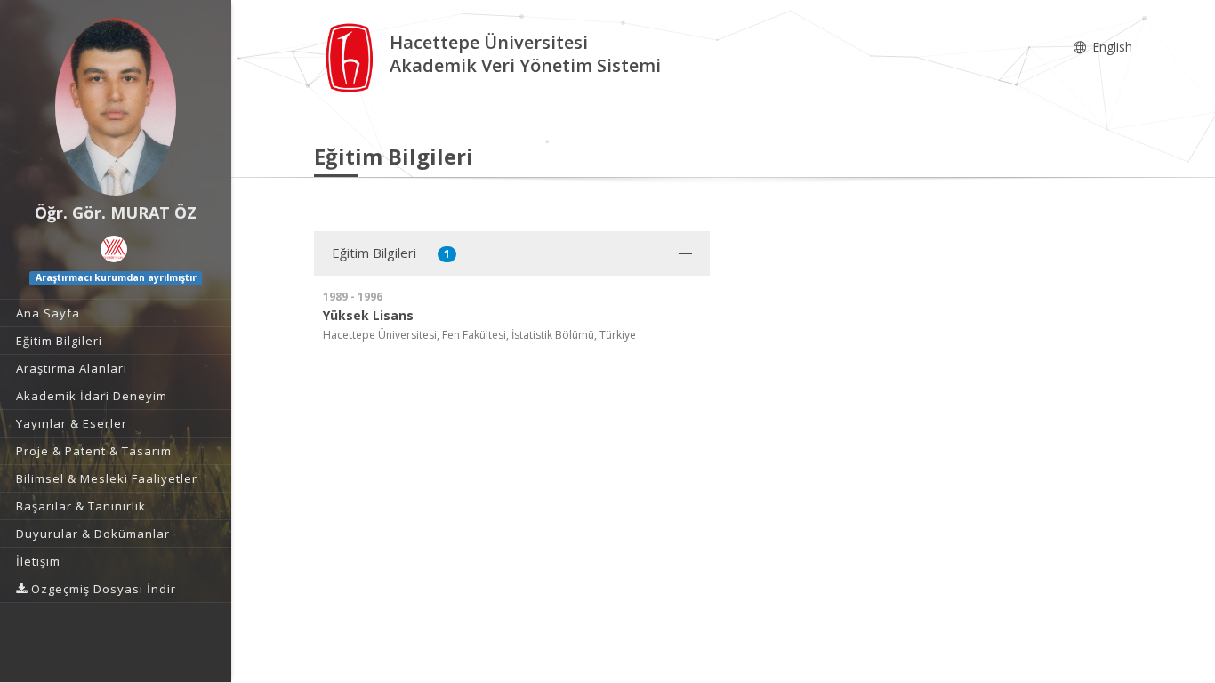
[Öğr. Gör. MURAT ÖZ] (115, 107)
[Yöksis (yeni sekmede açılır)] (114, 249)
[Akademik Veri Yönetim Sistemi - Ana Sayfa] (352, 56)
